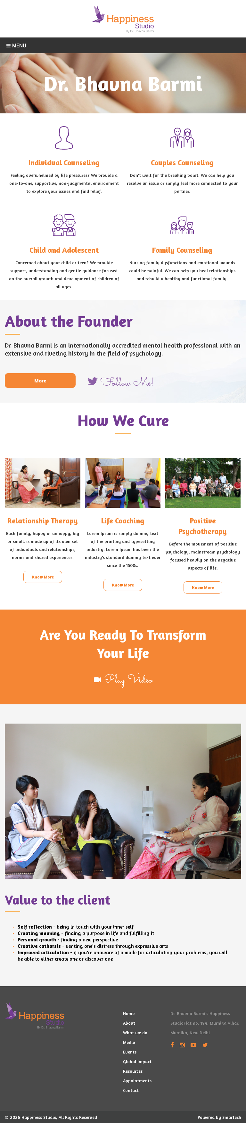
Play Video (128, 680)
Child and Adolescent (64, 250)
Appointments (137, 1080)
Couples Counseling (182, 162)
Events (129, 1051)
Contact (131, 1090)
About (129, 1023)
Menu (19, 45)
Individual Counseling (64, 162)
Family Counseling (182, 250)
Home (129, 1013)
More (40, 380)
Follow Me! (127, 383)
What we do (135, 1032)
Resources (133, 1071)
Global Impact (137, 1061)
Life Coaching (122, 520)
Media (129, 1042)
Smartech (231, 1117)
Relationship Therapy (42, 520)
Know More (43, 576)
